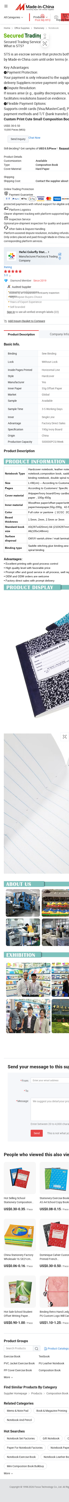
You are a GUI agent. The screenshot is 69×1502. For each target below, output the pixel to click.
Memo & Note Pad (17, 1410)
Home (7, 27)
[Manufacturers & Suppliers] (34, 6)
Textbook (44, 1356)
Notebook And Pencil (19, 1420)
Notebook (53, 27)
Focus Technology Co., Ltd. (48, 1486)
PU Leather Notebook (51, 1363)
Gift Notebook (51, 1438)
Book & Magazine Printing (51, 1410)
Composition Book (50, 1370)
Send (37, 1133)
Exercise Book (12, 1356)
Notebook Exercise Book (21, 1457)
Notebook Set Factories (21, 1438)
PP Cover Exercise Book (18, 1370)
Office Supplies (22, 27)
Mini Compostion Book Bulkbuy (25, 1466)
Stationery (39, 27)
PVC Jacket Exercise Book (19, 1363)
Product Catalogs (58, 1348)
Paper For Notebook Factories (25, 1447)
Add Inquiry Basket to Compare (26, 321)
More (7, 1473)
